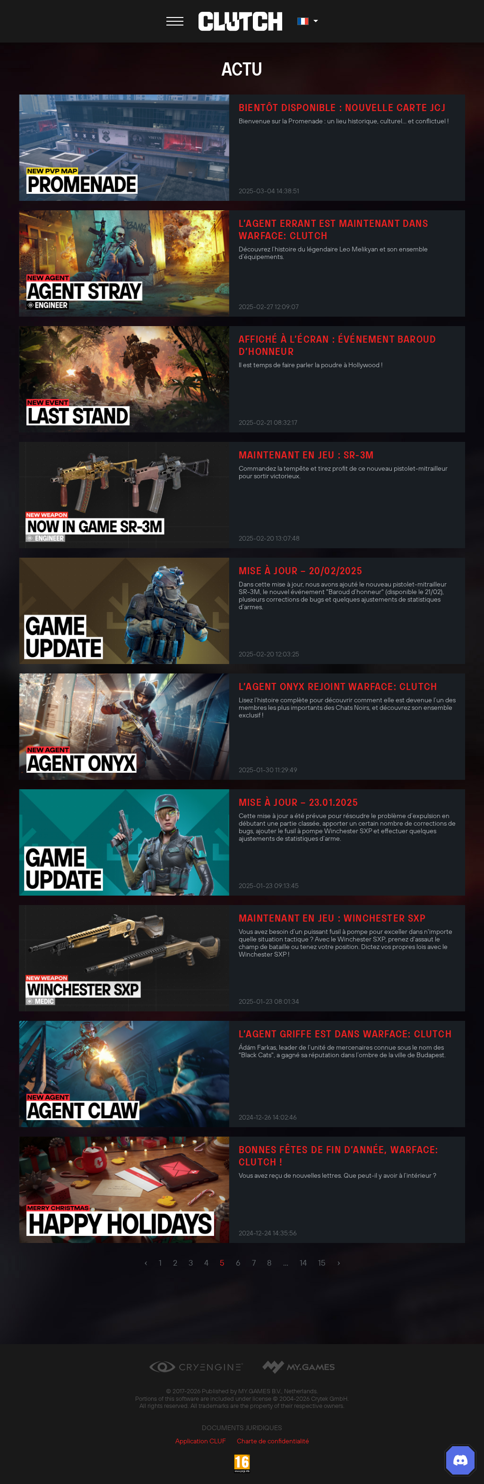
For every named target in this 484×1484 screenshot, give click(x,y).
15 (322, 1263)
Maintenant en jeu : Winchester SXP (332, 917)
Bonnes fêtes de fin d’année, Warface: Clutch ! (338, 1155)
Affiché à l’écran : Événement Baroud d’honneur (337, 345)
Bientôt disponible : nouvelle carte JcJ (342, 107)
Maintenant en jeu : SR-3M (306, 454)
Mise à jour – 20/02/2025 (301, 570)
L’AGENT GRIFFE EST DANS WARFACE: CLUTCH (345, 1033)
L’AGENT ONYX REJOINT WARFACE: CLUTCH (338, 686)
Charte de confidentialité (273, 1441)
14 (303, 1263)
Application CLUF (200, 1441)
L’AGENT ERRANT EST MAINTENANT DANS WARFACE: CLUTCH (333, 229)
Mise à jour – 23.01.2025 (298, 802)
